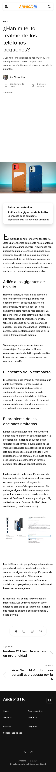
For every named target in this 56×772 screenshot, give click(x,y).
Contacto (32, 717)
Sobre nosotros (35, 711)
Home (6, 711)
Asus (5, 21)
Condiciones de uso (12, 733)
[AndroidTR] (28, 6)
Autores (7, 727)
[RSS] (31, 751)
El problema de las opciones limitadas (28, 219)
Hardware (7, 92)
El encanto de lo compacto (22, 216)
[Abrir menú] (7, 6)
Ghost (43, 764)
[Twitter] (24, 751)
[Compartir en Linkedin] (32, 631)
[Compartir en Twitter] (15, 631)
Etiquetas (32, 727)
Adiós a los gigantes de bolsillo (28, 212)
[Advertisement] (28, 132)
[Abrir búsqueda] (49, 6)
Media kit (7, 717)
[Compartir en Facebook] (23, 631)
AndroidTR (14, 699)
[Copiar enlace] (40, 631)
